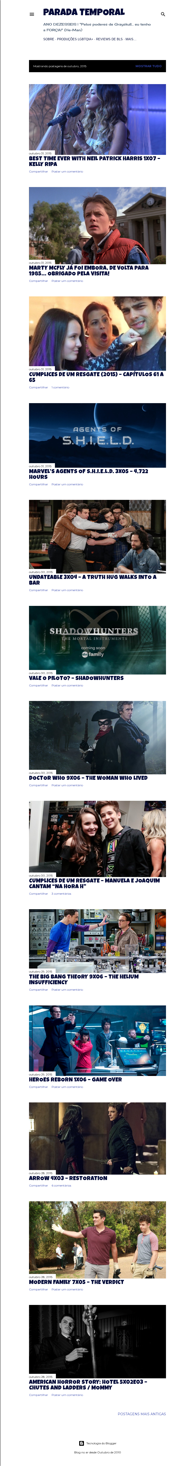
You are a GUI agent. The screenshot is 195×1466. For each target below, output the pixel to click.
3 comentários (61, 893)
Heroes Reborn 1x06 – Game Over (75, 1080)
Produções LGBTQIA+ (75, 39)
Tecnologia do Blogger (101, 1443)
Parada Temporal (84, 13)
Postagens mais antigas (142, 1414)
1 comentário (60, 387)
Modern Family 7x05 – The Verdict (76, 1283)
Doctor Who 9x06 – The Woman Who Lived (88, 778)
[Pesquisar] (163, 13)
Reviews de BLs (109, 39)
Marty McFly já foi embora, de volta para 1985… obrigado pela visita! (89, 271)
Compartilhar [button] (38, 171)
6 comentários (61, 1185)
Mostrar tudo (149, 66)
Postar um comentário (67, 171)
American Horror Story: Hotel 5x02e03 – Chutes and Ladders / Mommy (88, 1385)
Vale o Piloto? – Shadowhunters (76, 679)
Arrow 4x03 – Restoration (68, 1179)
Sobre (48, 39)
